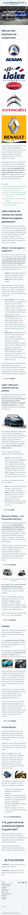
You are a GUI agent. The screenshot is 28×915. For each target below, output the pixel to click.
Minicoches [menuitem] (4, 887)
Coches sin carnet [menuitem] (6, 885)
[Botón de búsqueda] (24, 906)
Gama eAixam (17, 347)
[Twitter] (21, 882)
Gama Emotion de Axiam (12, 314)
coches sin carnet (18, 150)
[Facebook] (18, 882)
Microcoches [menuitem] (5, 890)
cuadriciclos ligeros (9, 230)
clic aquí (13, 359)
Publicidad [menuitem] (4, 898)
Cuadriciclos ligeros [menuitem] (7, 884)
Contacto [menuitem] (4, 897)
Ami (8, 588)
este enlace (8, 505)
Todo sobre (9, 378)
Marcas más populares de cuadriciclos (15, 186)
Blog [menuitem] (7, 892)
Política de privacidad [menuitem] (7, 893)
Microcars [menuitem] (4, 889)
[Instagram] (23, 882)
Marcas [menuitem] (3, 892)
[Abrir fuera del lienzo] (25, 3)
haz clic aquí (5, 615)
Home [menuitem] (3, 882)
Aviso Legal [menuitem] (4, 895)
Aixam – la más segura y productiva (15, 192)
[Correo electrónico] (25, 882)
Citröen (12, 584)
